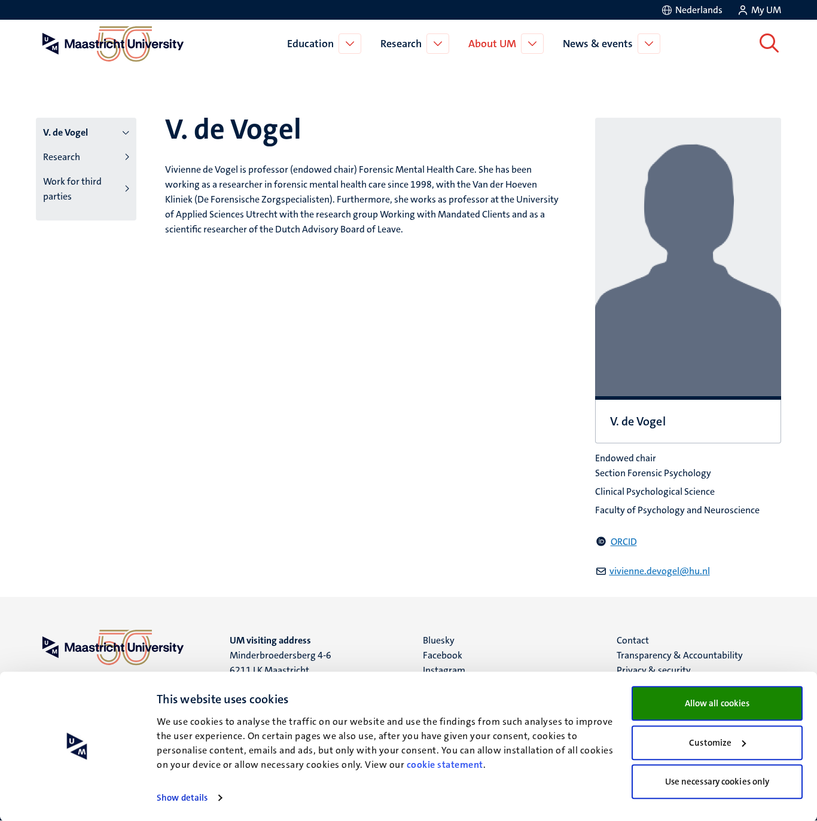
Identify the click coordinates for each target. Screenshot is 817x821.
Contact (633, 640)
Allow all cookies (717, 703)
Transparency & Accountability (680, 655)
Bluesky (439, 640)
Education (310, 43)
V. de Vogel (65, 132)
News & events (598, 43)
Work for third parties (72, 189)
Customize (710, 743)
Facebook (442, 655)
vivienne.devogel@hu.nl (659, 571)
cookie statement (445, 764)
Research (401, 43)
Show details (182, 798)
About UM (492, 43)
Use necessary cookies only (717, 782)
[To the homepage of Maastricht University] (113, 43)
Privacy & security (654, 670)
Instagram (444, 670)
